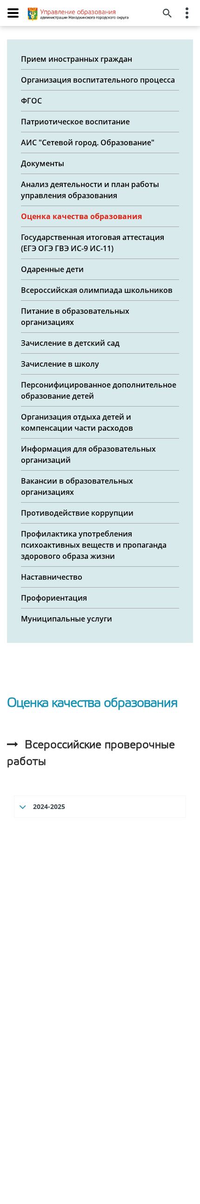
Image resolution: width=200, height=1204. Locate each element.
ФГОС (31, 101)
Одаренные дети (52, 269)
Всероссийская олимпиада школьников (97, 290)
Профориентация (54, 598)
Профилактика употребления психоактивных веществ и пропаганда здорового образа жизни (94, 545)
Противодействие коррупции (77, 513)
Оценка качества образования (92, 703)
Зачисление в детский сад (70, 343)
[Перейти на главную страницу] (78, 13)
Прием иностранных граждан (76, 59)
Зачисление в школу (60, 364)
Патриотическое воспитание (75, 122)
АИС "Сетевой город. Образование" (87, 142)
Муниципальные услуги (66, 619)
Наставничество (51, 577)
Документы (42, 163)
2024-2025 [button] (49, 806)
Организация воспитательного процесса (98, 80)
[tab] (100, 806)
